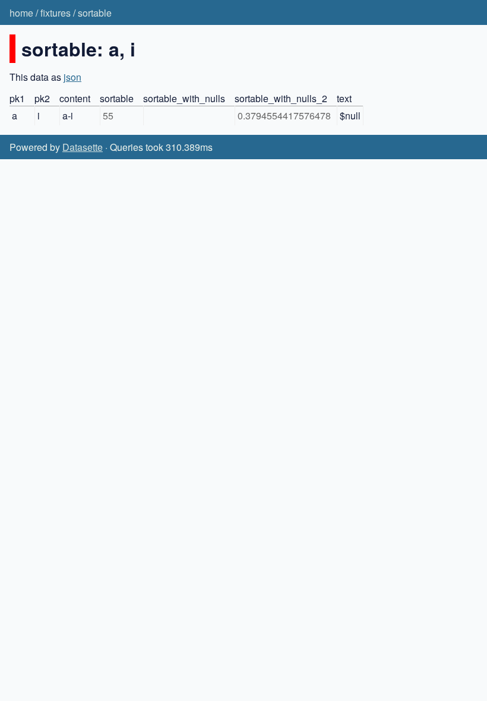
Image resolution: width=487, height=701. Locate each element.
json (72, 77)
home (21, 13)
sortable (95, 13)
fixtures (55, 13)
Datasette (82, 147)
